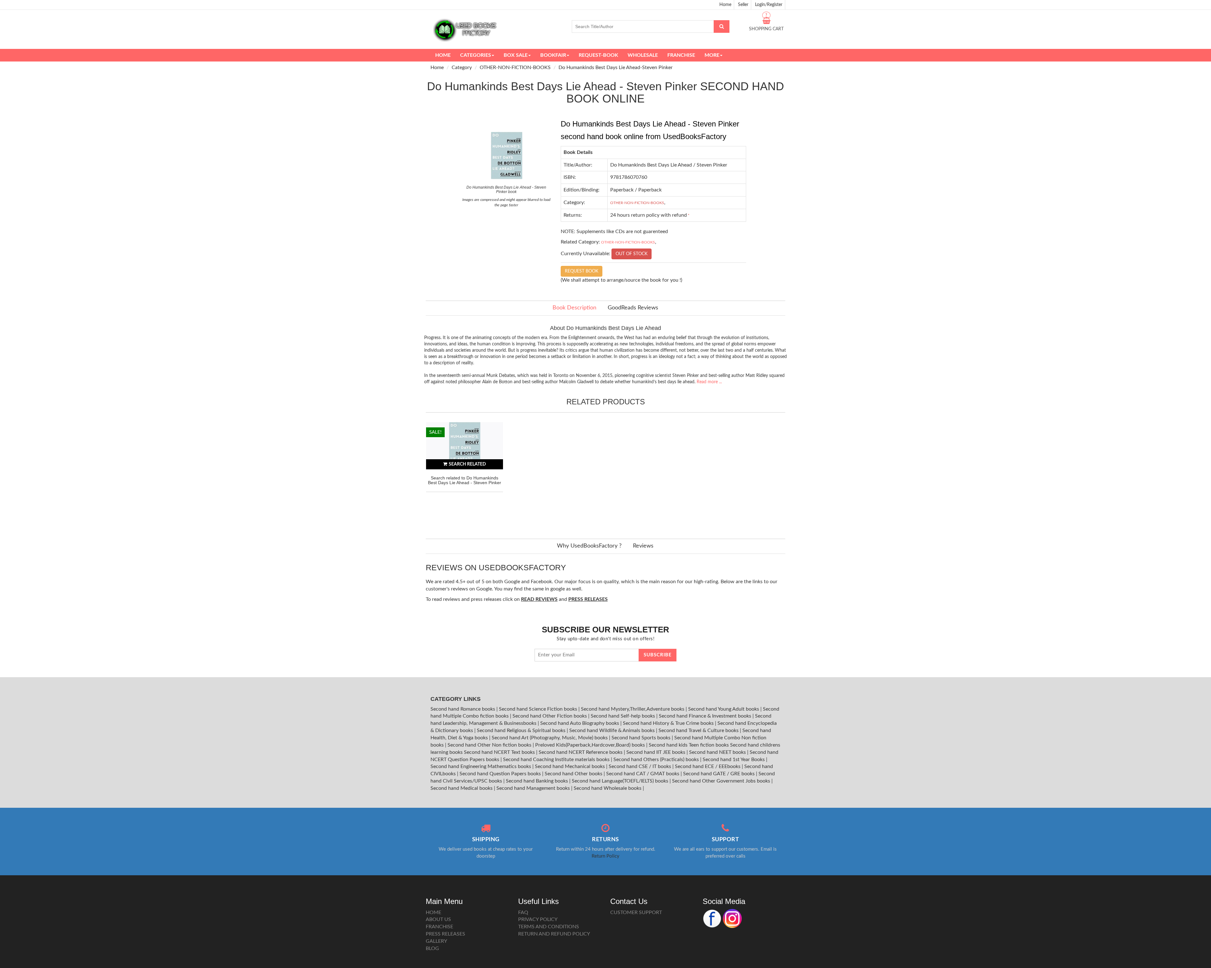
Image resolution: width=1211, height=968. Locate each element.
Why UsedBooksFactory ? (589, 546)
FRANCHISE (439, 926)
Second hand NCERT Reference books (581, 752)
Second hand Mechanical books (570, 766)
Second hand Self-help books (623, 716)
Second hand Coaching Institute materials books (557, 759)
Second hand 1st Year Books (734, 759)
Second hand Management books (533, 788)
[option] (464, 474)
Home (725, 5)
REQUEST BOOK (581, 271)
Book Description (574, 308)
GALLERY (436, 941)
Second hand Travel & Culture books (699, 730)
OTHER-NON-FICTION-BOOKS (515, 67)
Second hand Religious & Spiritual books (522, 730)
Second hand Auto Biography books (580, 723)
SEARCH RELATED (467, 464)
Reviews (643, 546)
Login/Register (768, 5)
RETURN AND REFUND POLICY (554, 933)
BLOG (432, 948)
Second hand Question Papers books (500, 773)
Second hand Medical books (462, 788)
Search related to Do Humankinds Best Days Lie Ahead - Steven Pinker (464, 480)
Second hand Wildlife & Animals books (612, 730)
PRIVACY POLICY (538, 919)
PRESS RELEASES (445, 933)
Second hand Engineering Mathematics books (481, 766)
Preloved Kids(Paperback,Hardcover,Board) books (590, 745)
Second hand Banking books (537, 780)
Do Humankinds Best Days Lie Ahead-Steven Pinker (616, 67)
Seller (743, 5)
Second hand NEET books (718, 752)
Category (462, 67)
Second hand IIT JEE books (656, 752)
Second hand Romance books (463, 709)
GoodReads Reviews (633, 308)
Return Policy (605, 856)
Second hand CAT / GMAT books (643, 773)
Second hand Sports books (641, 737)
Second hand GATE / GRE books (719, 773)
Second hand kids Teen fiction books (689, 745)
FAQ (523, 912)
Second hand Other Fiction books (550, 716)
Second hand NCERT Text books (500, 752)
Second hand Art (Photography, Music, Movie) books (550, 737)
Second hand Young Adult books (724, 709)
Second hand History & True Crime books (669, 723)
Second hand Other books (574, 773)
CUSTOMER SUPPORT (636, 912)
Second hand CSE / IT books (640, 766)
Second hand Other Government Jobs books (721, 780)
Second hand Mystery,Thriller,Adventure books (633, 709)
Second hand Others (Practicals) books (656, 759)
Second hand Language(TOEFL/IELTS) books (621, 780)
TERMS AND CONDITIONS (548, 926)
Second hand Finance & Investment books (705, 716)
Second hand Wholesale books (608, 788)
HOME (433, 912)
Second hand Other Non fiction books (490, 745)
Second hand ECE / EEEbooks (708, 766)
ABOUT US (438, 919)
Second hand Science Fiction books (538, 709)
